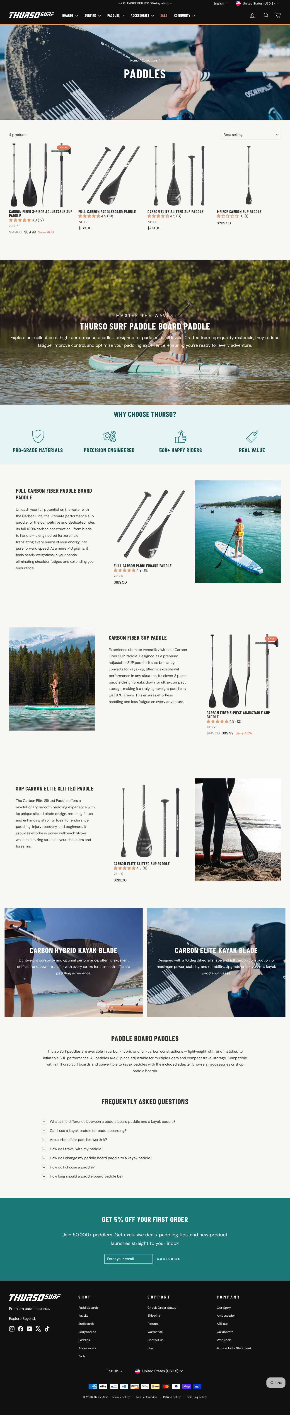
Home (134, 60)
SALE (163, 15)
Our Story (224, 1308)
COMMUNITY (182, 15)
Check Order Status (161, 1308)
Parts (82, 1356)
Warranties (155, 1332)
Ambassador (226, 1316)
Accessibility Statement (234, 1348)
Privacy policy (121, 1397)
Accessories (87, 1348)
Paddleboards (88, 1308)
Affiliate (222, 1324)
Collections (150, 60)
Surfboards (86, 1324)
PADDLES (114, 15)
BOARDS (68, 15)
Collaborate (225, 1332)
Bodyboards (87, 1332)
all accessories (217, 1064)
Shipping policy (197, 1397)
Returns (153, 1324)
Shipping (153, 1316)
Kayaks (83, 1316)
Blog (150, 1348)
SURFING (91, 15)
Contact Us (155, 1340)
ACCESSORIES (140, 15)
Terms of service (146, 1397)
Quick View (41, 202)
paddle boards (145, 1070)
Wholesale (224, 1340)
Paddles (84, 1340)
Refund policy (172, 1397)
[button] (20, 220)
